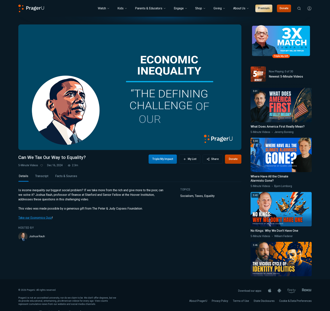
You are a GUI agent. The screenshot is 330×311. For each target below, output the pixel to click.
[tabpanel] (129, 214)
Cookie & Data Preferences (295, 300)
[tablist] (129, 178)
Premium (264, 8)
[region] (129, 87)
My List (192, 158)
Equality (209, 196)
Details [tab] (23, 176)
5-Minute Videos (28, 165)
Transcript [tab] (41, 176)
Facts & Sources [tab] (66, 176)
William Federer (283, 236)
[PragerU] (31, 8)
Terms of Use (241, 300)
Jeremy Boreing (284, 132)
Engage (179, 8)
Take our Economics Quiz (35, 217)
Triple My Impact (162, 158)
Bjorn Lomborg (283, 186)
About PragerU (198, 300)
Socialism (186, 196)
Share (215, 158)
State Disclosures (264, 300)
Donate (284, 8)
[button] (26, 143)
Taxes (199, 196)
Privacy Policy (220, 300)
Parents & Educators (148, 8)
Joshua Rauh (37, 236)
